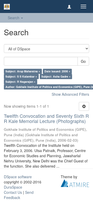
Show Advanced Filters (70, 94)
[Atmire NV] (75, 182)
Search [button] (14, 17)
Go (83, 61)
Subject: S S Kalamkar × (21, 76)
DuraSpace (13, 187)
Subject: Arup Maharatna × (22, 71)
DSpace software (18, 176)
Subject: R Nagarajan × (20, 82)
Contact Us (13, 192)
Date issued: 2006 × (57, 71)
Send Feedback (19, 195)
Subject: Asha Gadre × (56, 76)
